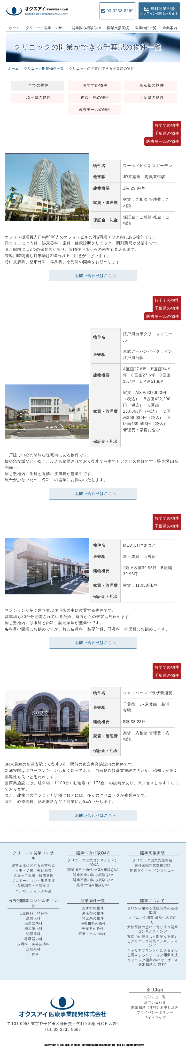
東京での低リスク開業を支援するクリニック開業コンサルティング (152, 941)
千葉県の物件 (151, 97)
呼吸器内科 (33, 939)
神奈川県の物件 (95, 97)
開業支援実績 (118, 28)
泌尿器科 (33, 934)
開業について (152, 901)
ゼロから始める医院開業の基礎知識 (152, 910)
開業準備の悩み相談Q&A (93, 880)
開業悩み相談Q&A (86, 28)
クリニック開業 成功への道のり (152, 920)
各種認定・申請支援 (33, 886)
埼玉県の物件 (38, 97)
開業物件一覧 (146, 28)
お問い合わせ (155, 1002)
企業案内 (170, 28)
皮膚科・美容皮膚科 (33, 944)
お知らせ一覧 (155, 997)
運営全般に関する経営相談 (33, 865)
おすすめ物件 (95, 85)
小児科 (33, 954)
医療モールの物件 (94, 110)
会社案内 (155, 990)
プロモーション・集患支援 (33, 881)
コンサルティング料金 (33, 891)
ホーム (14, 28)
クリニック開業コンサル (46, 28)
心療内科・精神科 (33, 913)
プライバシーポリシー (155, 1012)
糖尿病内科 (33, 929)
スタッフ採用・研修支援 (34, 875)
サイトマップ (155, 1017)
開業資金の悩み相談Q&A (93, 875)
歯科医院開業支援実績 (152, 865)
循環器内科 (33, 923)
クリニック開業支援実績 (152, 860)
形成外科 (33, 949)
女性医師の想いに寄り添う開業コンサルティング (152, 929)
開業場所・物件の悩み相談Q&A (93, 870)
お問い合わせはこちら (95, 276)
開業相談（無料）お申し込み (154, 1007)
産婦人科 (33, 918)
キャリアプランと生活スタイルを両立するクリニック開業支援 (152, 953)
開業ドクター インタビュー (152, 870)
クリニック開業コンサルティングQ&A (93, 862)
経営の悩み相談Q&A (93, 885)
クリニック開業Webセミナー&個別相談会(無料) (152, 962)
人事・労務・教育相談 (33, 870)
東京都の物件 (151, 85)
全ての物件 (38, 85)
